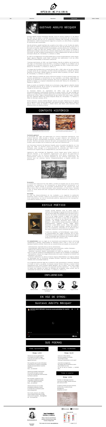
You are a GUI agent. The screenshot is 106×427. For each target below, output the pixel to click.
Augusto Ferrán (62, 223)
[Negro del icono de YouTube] (71, 409)
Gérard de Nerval (70, 219)
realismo (47, 212)
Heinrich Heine (34, 289)
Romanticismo (63, 215)
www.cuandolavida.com (54, 423)
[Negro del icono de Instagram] (62, 409)
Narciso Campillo (43, 93)
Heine (60, 217)
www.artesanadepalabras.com (32, 420)
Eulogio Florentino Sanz (63, 220)
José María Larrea (59, 225)
